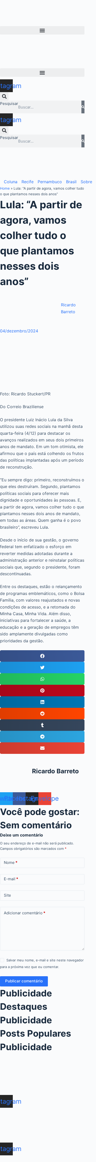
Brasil (71, 181)
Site (7, 895)
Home (5, 188)
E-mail (11, 878)
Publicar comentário (24, 981)
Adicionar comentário (24, 912)
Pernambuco (50, 181)
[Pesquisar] (82, 107)
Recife (28, 181)
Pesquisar (9, 103)
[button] (42, 30)
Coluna (10, 181)
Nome (10, 862)
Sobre (86, 181)
